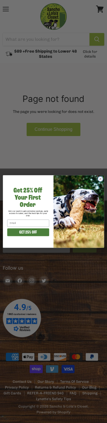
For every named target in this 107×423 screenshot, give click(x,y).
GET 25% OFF (28, 232)
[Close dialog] (100, 178)
